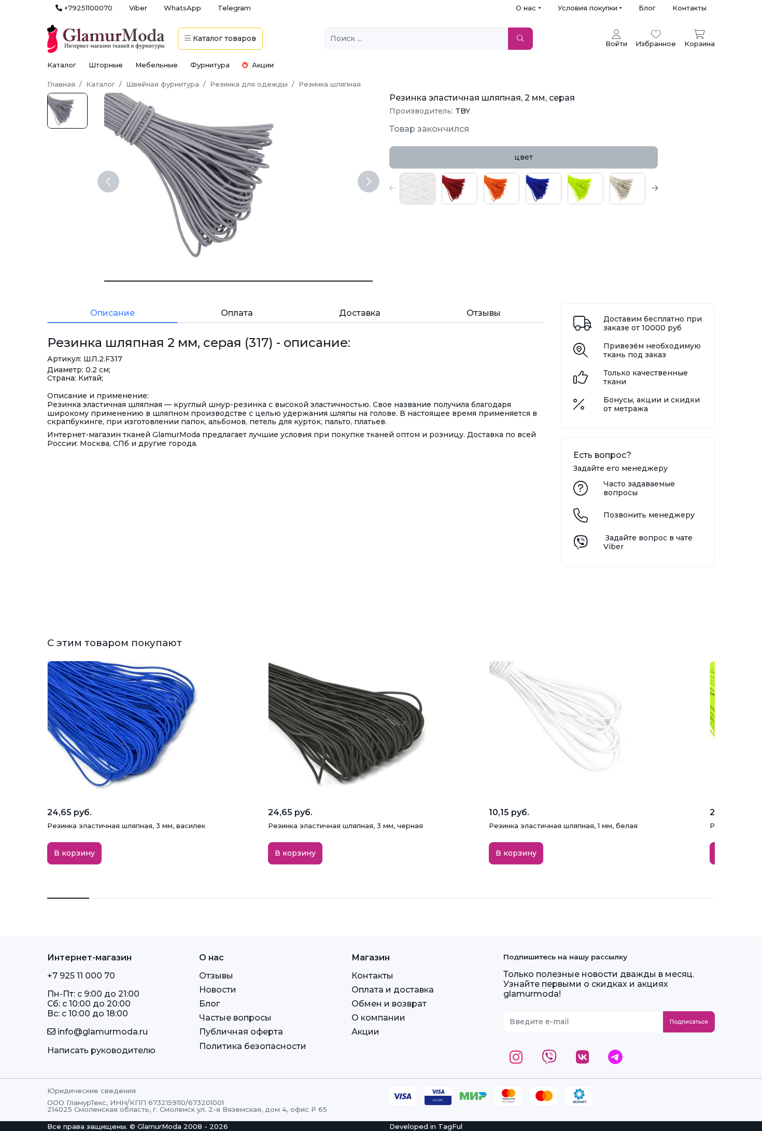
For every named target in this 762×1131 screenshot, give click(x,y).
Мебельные (156, 65)
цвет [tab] (523, 157)
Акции (262, 65)
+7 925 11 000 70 (81, 976)
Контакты (689, 8)
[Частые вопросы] (580, 491)
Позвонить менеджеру (649, 515)
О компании (378, 1018)
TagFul (450, 1126)
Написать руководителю (101, 1050)
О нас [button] (526, 8)
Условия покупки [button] (587, 8)
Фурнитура (210, 65)
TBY (462, 111)
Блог (647, 8)
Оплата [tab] (237, 313)
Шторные (106, 65)
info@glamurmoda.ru (101, 1032)
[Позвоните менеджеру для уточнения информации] (580, 518)
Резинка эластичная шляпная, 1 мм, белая (563, 825)
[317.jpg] (67, 111)
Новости (217, 990)
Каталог (61, 65)
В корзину (74, 853)
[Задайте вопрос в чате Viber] (580, 545)
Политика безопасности (252, 1046)
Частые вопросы (235, 1018)
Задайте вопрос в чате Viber (648, 542)
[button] (392, 188)
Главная (61, 84)
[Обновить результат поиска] (520, 38)
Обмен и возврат (389, 1004)
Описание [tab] (112, 313)
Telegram (234, 8)
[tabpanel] (523, 188)
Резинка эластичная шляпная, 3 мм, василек (126, 825)
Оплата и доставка (392, 990)
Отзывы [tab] (484, 313)
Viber (138, 8)
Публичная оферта (241, 1032)
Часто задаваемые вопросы (639, 488)
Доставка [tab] (359, 313)
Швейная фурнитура (162, 84)
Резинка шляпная (330, 84)
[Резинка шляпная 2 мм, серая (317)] (238, 281)
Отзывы (216, 976)
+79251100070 (87, 8)
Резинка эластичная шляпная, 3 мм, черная (345, 825)
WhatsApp (182, 8)
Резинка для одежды (249, 84)
